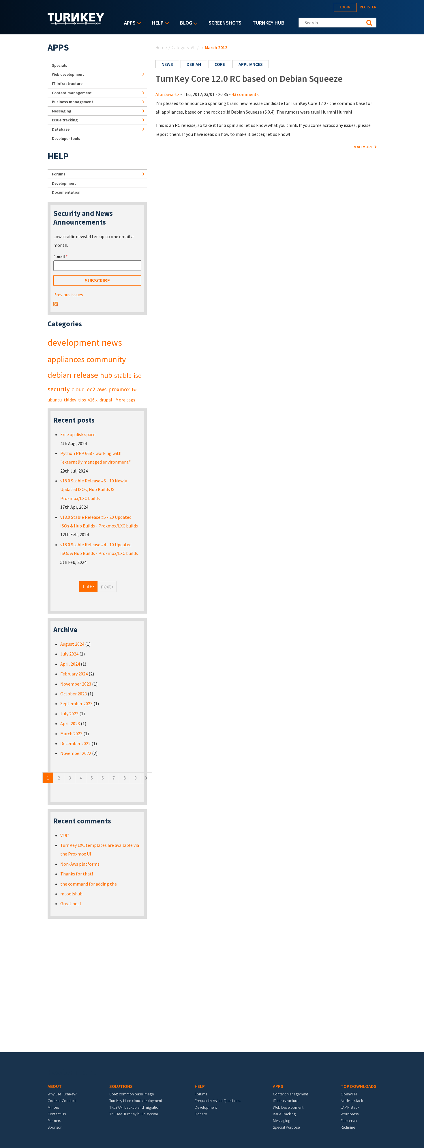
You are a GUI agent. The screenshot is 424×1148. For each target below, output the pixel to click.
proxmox (119, 389)
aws (101, 389)
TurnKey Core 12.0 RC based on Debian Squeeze (249, 78)
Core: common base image (131, 1094)
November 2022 (75, 753)
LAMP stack (350, 1107)
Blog (184, 23)
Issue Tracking (284, 1113)
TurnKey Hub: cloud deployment (135, 1100)
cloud (78, 389)
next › (107, 586)
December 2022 (75, 743)
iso (138, 375)
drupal (106, 400)
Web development (68, 74)
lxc (134, 389)
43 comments (245, 94)
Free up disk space (77, 434)
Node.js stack (352, 1100)
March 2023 (71, 733)
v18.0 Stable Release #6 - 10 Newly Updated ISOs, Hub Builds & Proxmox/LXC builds (93, 489)
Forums (58, 174)
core (220, 64)
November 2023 (75, 684)
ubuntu (55, 400)
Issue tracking (65, 120)
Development (64, 183)
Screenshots (225, 22)
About (55, 1086)
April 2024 (70, 664)
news (167, 64)
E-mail (60, 256)
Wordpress (350, 1113)
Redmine (348, 1127)
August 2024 (72, 644)
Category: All (184, 47)
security (59, 389)
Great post (71, 903)
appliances (251, 64)
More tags (125, 400)
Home (161, 47)
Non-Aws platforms (80, 864)
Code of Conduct (62, 1100)
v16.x (92, 400)
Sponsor (54, 1127)
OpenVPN (349, 1094)
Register (368, 7)
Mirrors (53, 1107)
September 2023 (76, 703)
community (106, 359)
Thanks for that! (76, 874)
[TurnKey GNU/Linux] (76, 23)
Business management (72, 101)
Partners (54, 1120)
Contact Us (57, 1113)
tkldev (70, 400)
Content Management (290, 1094)
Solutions (121, 1086)
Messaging (61, 111)
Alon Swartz (167, 94)
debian (194, 64)
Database (61, 129)
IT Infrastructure (67, 83)
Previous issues (68, 294)
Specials (59, 65)
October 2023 (73, 694)
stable (123, 375)
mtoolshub (71, 894)
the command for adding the (88, 884)
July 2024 (69, 654)
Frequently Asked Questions (217, 1100)
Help (156, 23)
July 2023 (69, 713)
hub (106, 375)
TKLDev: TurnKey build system (133, 1113)
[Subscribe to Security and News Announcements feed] (55, 303)
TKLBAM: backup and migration (134, 1107)
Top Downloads (358, 1086)
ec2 (91, 389)
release (86, 375)
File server (349, 1120)
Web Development (288, 1107)
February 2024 (74, 674)
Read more (363, 146)
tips (82, 400)
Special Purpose (286, 1127)
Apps (128, 23)
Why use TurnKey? (62, 1094)
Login (345, 7)
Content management (72, 92)
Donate (201, 1113)
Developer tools (66, 138)
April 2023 (70, 723)
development (74, 342)
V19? (64, 835)
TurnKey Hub (268, 22)
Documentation (66, 192)
